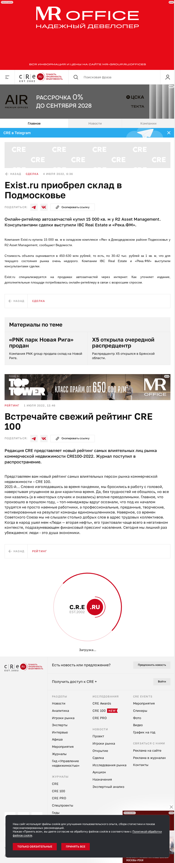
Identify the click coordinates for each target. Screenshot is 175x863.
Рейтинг (12, 405)
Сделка (32, 174)
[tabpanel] (87, 392)
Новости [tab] (95, 123)
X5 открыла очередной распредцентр (123, 343)
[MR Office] (87, 35)
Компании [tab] (148, 123)
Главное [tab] (34, 123)
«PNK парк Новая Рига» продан (41, 343)
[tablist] (87, 123)
